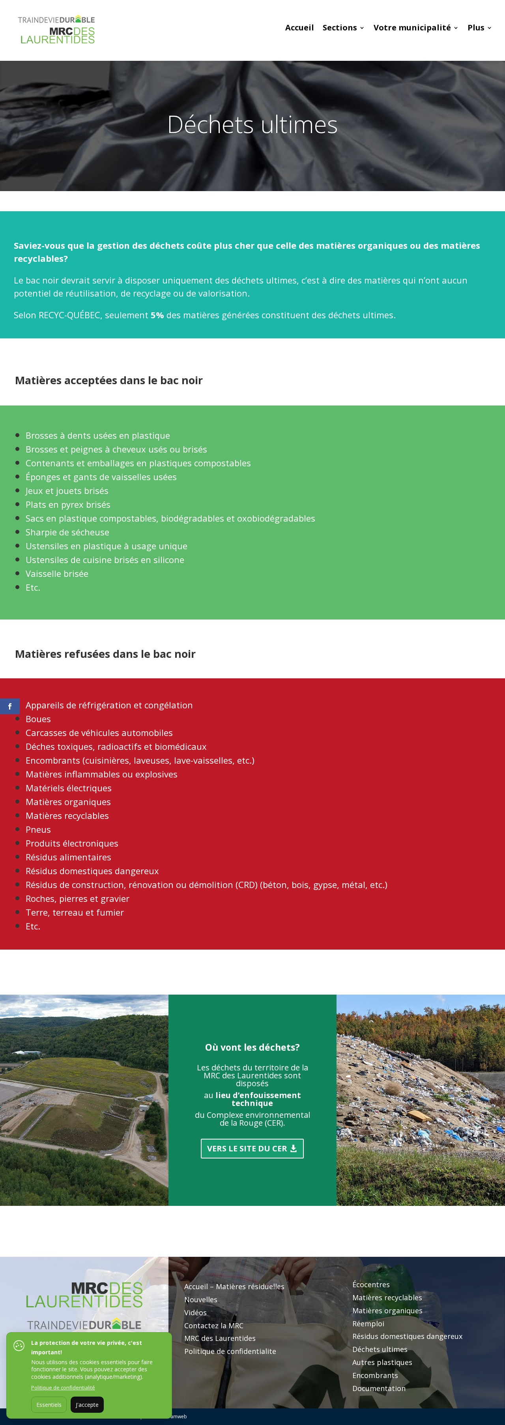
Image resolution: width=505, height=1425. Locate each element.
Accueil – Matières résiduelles (234, 1286)
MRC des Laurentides (220, 1338)
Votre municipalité (412, 29)
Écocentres (371, 1284)
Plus (476, 29)
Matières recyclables (387, 1297)
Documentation (379, 1388)
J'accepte (87, 1404)
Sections (340, 29)
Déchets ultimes (380, 1349)
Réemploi (368, 1323)
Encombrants (375, 1375)
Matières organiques (387, 1310)
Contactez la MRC (213, 1325)
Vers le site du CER (247, 1148)
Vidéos (195, 1312)
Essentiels (49, 1404)
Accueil (299, 29)
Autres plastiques (382, 1362)
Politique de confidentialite (230, 1351)
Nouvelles (200, 1299)
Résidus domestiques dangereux (407, 1336)
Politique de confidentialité (63, 1387)
